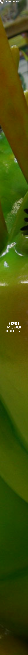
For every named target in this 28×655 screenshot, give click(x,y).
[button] (26, 2)
